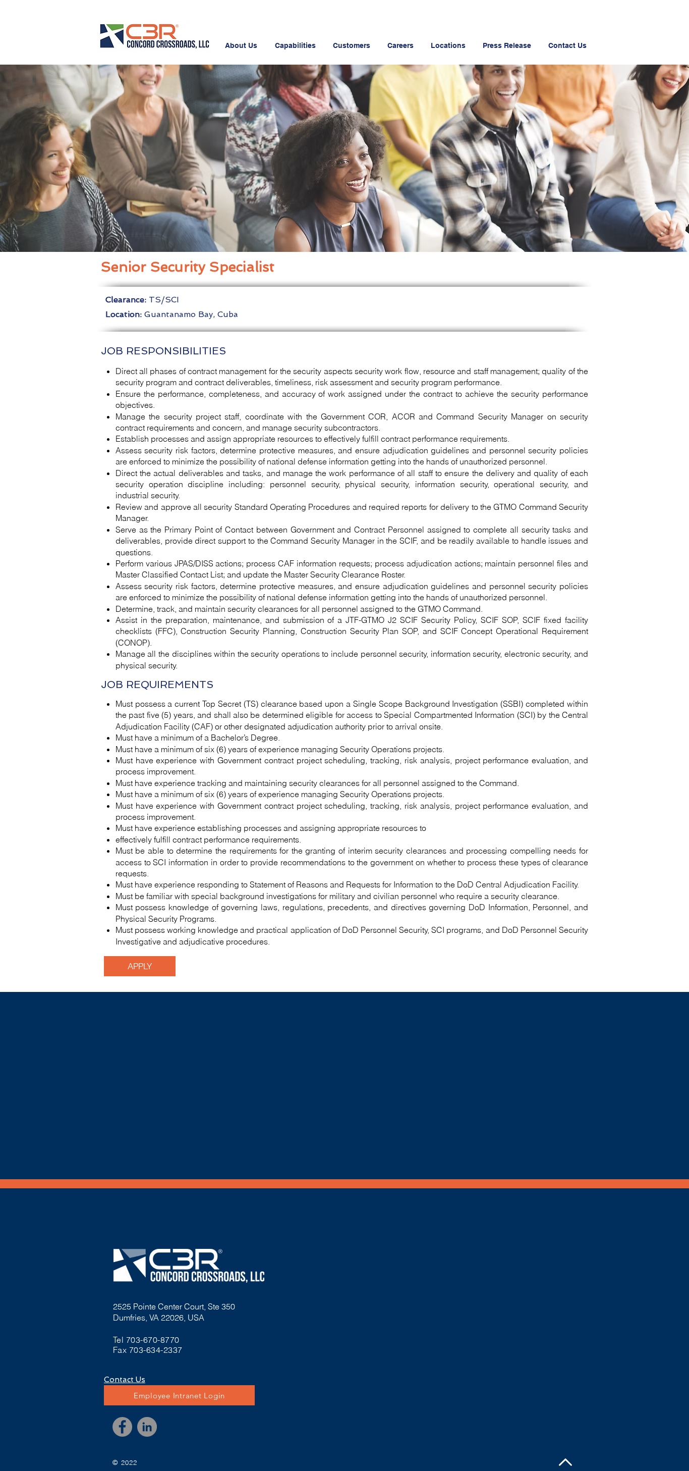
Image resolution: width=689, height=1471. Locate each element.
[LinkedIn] (147, 1427)
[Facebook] (122, 1427)
